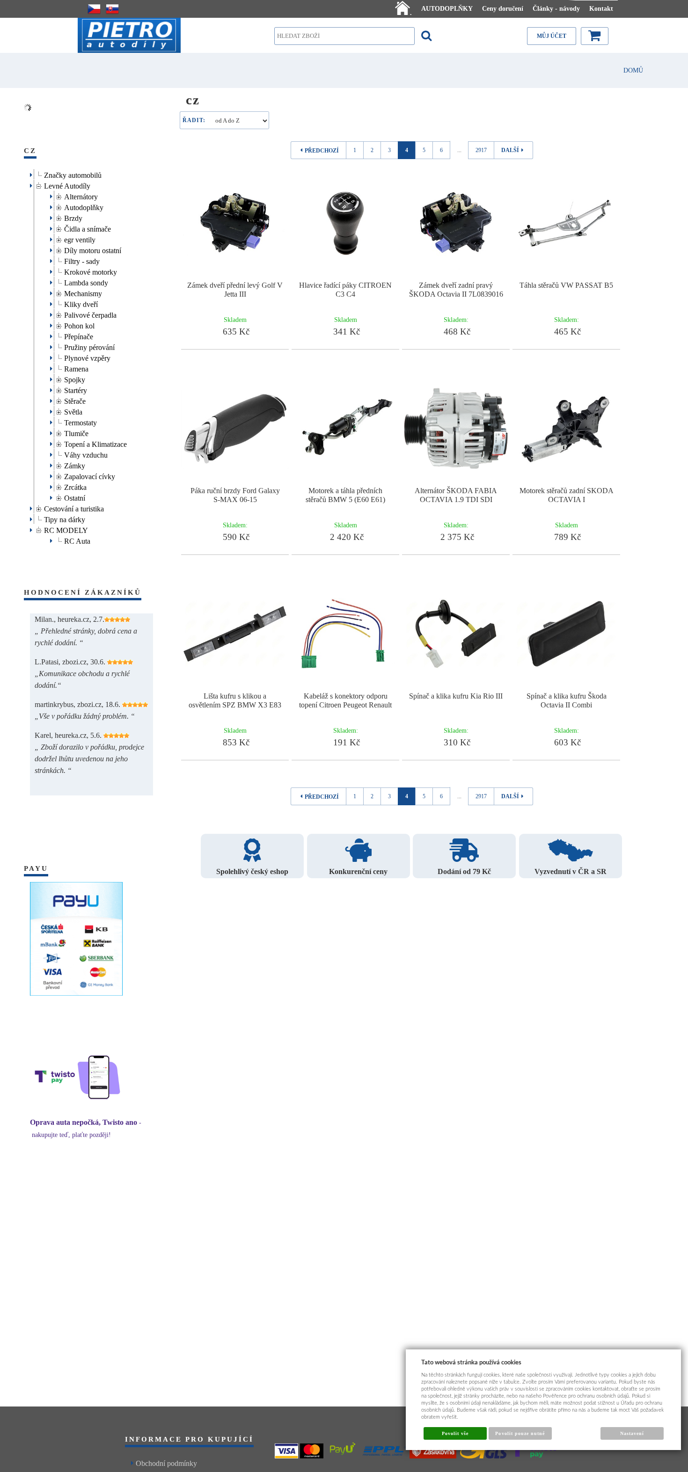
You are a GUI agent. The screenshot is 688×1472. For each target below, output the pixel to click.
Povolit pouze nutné (520, 1433)
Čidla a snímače (87, 227)
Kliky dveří (81, 303)
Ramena (76, 367)
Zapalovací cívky (89, 475)
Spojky (74, 378)
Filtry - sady (82, 259)
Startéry (75, 389)
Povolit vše (455, 1433)
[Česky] (94, 9)
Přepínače (78, 335)
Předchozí (322, 150)
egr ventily (79, 238)
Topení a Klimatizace (95, 442)
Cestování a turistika (74, 507)
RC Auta (77, 539)
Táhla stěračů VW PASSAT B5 (566, 285)
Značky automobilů (73, 173)
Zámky (74, 464)
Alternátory (81, 195)
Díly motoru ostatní (92, 249)
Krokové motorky (90, 270)
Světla (73, 410)
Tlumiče (76, 432)
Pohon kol (79, 324)
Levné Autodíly (67, 184)
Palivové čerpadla (90, 313)
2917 (481, 150)
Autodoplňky (83, 206)
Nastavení (632, 1433)
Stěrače (75, 399)
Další (510, 150)
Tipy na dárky (64, 518)
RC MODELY (66, 529)
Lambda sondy (86, 281)
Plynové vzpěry (87, 356)
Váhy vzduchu (86, 453)
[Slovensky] (112, 9)
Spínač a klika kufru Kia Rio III (456, 696)
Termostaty (80, 421)
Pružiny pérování (89, 346)
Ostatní (74, 496)
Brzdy (73, 216)
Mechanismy (83, 292)
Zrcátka (75, 485)
